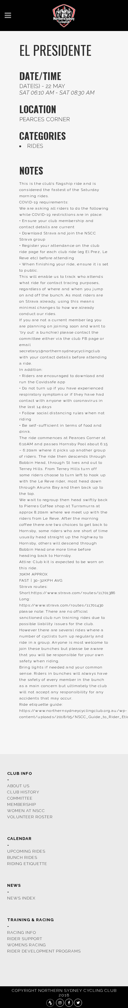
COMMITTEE (20, 798)
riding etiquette (27, 863)
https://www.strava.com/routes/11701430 (61, 605)
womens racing (26, 945)
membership (21, 804)
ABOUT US (18, 786)
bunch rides (22, 857)
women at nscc (26, 810)
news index (21, 898)
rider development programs (44, 951)
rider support (24, 938)
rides (35, 146)
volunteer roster (30, 817)
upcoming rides (26, 851)
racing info (21, 932)
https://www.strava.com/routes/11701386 (73, 593)
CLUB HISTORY (23, 792)
